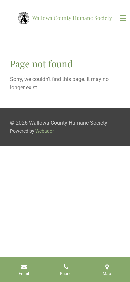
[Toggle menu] (122, 18)
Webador (44, 131)
